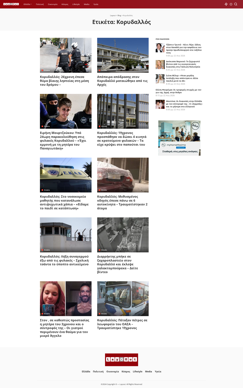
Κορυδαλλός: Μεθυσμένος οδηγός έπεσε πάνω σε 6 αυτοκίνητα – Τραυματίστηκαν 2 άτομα (122, 202)
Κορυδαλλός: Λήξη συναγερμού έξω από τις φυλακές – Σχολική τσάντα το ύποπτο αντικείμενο (64, 260)
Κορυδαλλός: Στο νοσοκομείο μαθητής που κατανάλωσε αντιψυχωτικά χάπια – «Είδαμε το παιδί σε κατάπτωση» (64, 202)
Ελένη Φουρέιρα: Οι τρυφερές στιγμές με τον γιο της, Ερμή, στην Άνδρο (178, 91)
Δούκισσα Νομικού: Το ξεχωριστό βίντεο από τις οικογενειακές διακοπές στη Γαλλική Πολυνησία (183, 64)
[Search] (235, 4)
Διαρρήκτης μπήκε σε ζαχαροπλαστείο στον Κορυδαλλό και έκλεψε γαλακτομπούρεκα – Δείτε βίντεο (117, 264)
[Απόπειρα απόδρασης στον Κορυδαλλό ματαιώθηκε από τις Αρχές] (123, 55)
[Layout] (11, 4)
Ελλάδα (47, 70)
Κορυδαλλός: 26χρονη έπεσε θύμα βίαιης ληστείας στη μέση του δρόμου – (64, 81)
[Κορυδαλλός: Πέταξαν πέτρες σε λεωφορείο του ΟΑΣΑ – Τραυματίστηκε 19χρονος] (123, 298)
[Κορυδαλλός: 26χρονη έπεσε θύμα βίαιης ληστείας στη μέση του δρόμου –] (66, 55)
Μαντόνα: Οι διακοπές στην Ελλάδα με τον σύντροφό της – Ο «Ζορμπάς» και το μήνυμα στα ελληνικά (184, 104)
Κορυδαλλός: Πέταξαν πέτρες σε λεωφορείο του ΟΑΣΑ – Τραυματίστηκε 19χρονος (122, 324)
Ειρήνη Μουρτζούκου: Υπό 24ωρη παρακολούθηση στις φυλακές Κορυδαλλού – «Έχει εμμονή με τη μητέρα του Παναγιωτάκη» (63, 140)
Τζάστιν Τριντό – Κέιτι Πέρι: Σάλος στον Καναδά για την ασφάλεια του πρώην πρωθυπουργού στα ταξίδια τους (184, 48)
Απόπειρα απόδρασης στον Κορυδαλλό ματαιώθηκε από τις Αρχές (122, 81)
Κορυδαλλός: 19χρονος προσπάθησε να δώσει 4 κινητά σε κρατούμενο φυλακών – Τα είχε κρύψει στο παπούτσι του (121, 138)
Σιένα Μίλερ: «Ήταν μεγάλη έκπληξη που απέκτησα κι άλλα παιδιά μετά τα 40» (182, 78)
